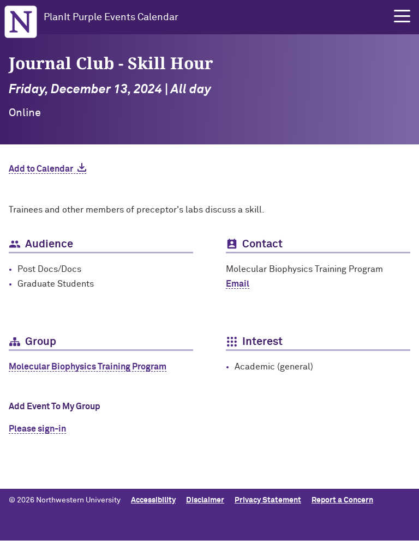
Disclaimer (205, 500)
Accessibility (153, 500)
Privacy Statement (268, 500)
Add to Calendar (41, 169)
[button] (402, 16)
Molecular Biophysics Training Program (87, 366)
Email (237, 284)
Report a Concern (342, 500)
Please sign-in (37, 428)
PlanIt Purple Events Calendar (111, 17)
